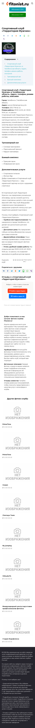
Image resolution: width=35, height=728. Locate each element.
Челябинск (8, 50)
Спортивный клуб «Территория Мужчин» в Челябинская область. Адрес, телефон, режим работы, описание (15, 69)
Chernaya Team (9, 515)
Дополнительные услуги (16, 83)
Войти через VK (17, 296)
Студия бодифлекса (11, 639)
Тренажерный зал (14, 77)
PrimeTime (7, 424)
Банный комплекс (14, 79)
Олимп (5, 485)
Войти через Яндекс (17, 291)
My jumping (7, 546)
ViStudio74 (7, 576)
